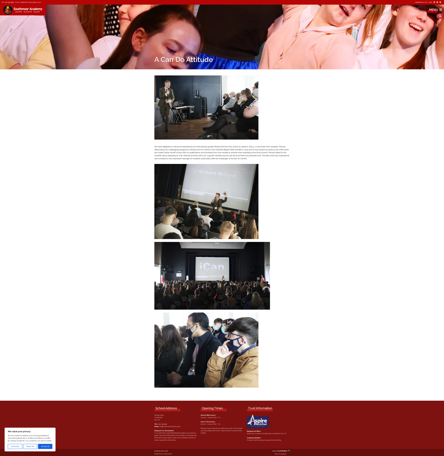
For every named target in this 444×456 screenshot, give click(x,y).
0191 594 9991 (9, 2)
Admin (277, 454)
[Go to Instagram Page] (440, 2)
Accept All (45, 446)
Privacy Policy (167, 454)
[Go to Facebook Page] (434, 2)
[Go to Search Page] (440, 16)
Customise (15, 446)
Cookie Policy (158, 454)
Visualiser (283, 454)
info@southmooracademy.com (30, 2)
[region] (30, 439)
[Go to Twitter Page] (437, 2)
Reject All (30, 446)
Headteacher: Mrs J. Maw (423, 2)
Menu (434, 9)
